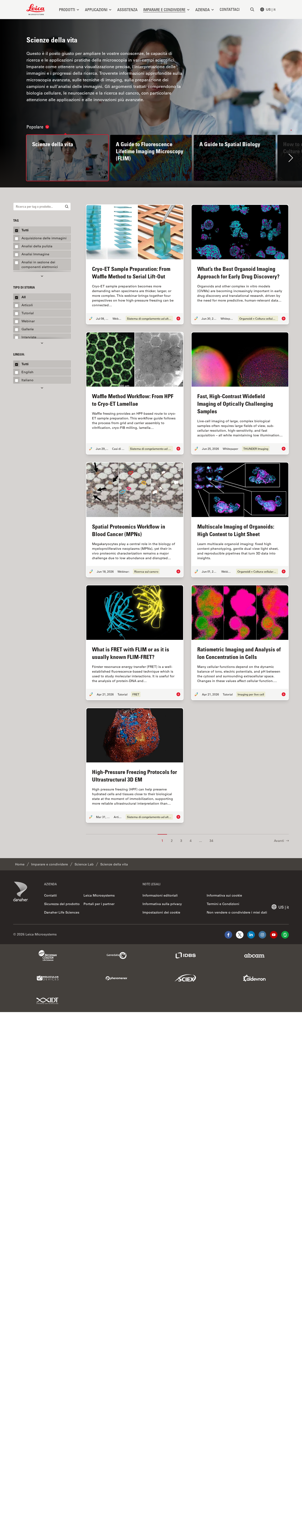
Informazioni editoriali (160, 895)
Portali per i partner (99, 904)
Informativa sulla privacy (162, 904)
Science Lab (84, 864)
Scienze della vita (114, 864)
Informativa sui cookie (224, 895)
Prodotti (67, 9)
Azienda (202, 9)
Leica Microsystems (99, 895)
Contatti (50, 895)
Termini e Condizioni (223, 904)
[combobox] (42, 207)
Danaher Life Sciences (61, 912)
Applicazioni (96, 9)
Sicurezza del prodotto (62, 904)
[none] (69, 9)
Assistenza (127, 9)
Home (20, 864)
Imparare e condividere (164, 9)
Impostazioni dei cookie (161, 912)
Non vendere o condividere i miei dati (237, 912)
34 (211, 841)
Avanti (279, 841)
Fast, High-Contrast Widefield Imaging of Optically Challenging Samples (235, 403)
